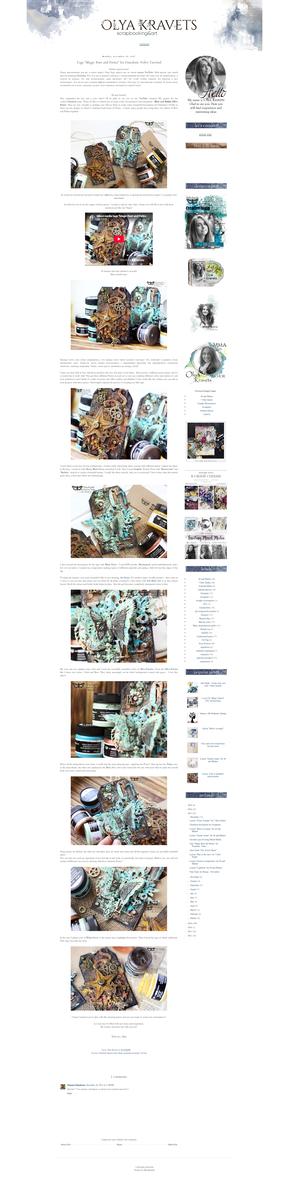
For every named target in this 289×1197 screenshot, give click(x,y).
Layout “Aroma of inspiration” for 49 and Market (207, 862)
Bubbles (65, 472)
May (192, 901)
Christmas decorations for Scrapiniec (205, 824)
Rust (157, 101)
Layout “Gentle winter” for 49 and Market (213, 760)
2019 (190, 805)
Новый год (205, 629)
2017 (190, 813)
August (193, 889)
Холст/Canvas (205, 643)
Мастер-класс (205, 621)
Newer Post (66, 1144)
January (193, 918)
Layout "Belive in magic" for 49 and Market (205, 830)
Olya (124, 1036)
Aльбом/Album (205, 586)
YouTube (143, 98)
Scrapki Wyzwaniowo (206, 403)
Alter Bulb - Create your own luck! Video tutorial (212, 684)
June (192, 897)
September (195, 885)
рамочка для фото (205, 657)
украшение (205, 661)
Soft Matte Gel (154, 580)
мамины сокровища (205, 650)
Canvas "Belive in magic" (213, 728)
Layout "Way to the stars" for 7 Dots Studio (205, 855)
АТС (205, 603)
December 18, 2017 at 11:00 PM (100, 1085)
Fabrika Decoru (206, 410)
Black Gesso (111, 564)
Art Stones (125, 577)
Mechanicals (145, 564)
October (194, 881)
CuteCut (206, 414)
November (195, 876)
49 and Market (207, 396)
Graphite (138, 468)
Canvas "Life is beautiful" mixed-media (213, 775)
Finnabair (81, 75)
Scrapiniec (206, 407)
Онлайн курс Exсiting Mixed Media (205, 839)
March (193, 909)
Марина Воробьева (76, 1085)
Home (119, 1144)
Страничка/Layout (205, 636)
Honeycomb (167, 468)
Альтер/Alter (204, 607)
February (194, 913)
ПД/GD (204, 632)
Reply (69, 1093)
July (192, 893)
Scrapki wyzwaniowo (205, 600)
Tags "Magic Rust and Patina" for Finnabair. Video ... (204, 845)
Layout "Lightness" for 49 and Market (206, 867)
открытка (204, 654)
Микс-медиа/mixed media (128, 1053)
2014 (190, 927)
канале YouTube (145, 72)
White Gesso (92, 937)
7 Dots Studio (207, 399)
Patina (168, 101)
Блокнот (204, 614)
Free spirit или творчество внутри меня (213, 744)
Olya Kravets (149, 1170)
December (194, 816)
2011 (190, 935)
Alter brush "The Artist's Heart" (203, 850)
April (192, 905)
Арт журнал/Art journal (205, 611)
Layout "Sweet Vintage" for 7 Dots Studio (208, 820)
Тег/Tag (143, 1053)
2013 (190, 931)
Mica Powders (147, 668)
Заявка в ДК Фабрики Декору (213, 713)
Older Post (172, 1144)
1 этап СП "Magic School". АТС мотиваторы (213, 699)
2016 (190, 923)
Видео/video (112, 1053)
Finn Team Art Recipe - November (204, 871)
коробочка (205, 647)
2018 (190, 809)
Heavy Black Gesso (95, 468)
